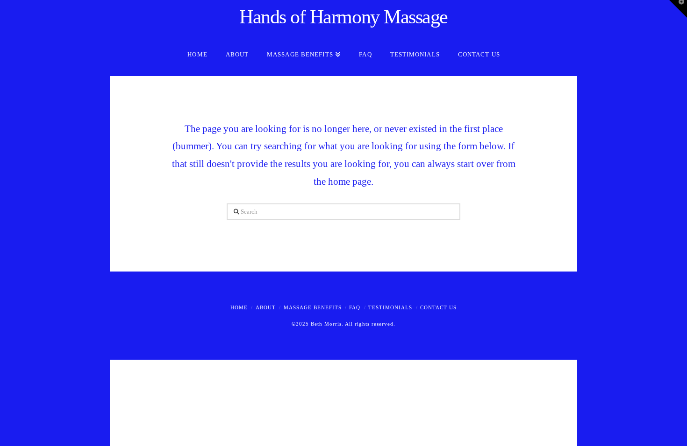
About (266, 307)
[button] (678, 9)
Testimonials (390, 307)
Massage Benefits (313, 307)
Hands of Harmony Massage (343, 17)
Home (239, 307)
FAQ (354, 307)
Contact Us (438, 307)
